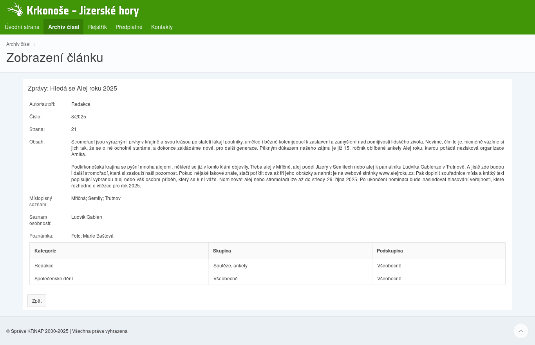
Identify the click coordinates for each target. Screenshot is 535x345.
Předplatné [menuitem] (129, 27)
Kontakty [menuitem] (162, 27)
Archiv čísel (18, 44)
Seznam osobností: (40, 219)
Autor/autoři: (42, 103)
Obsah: (37, 141)
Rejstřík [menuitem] (97, 27)
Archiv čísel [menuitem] (66, 26)
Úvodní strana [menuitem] (22, 27)
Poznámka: (41, 235)
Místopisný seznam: (40, 200)
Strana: (37, 128)
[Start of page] (521, 331)
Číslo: (35, 116)
